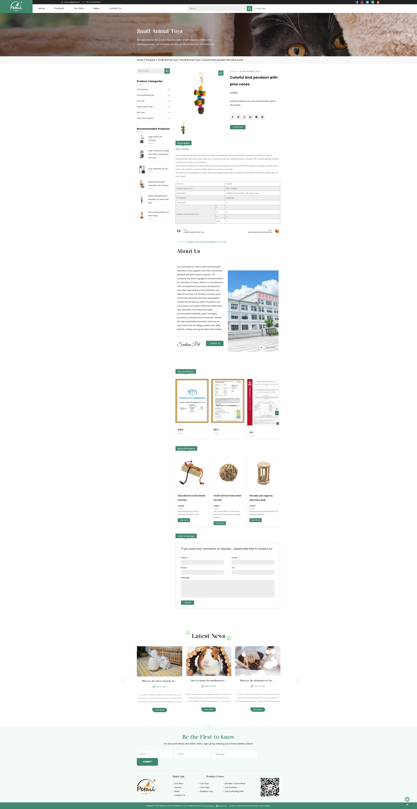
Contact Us (115, 8)
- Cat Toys (204, 783)
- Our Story (178, 783)
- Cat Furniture (230, 787)
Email (235, 558)
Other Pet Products (145, 118)
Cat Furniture (142, 89)
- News (176, 791)
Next (298, 680)
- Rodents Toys (206, 791)
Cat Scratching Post (145, 95)
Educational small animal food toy (191, 498)
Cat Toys (140, 101)
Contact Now (238, 127)
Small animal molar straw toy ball (227, 498)
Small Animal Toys (168, 60)
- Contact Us (179, 795)
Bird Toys (141, 112)
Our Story (79, 8)
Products (59, 8)
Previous (123, 680)
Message (185, 578)
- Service (177, 787)
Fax (233, 568)
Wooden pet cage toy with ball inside (261, 498)
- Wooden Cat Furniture (234, 783)
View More (183, 520)
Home (41, 8)
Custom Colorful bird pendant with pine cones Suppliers (250, 806)
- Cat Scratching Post (233, 791)
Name (184, 558)
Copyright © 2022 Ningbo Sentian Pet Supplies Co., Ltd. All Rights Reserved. (174, 806)
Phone (184, 568)
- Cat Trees (204, 787)
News (96, 8)
